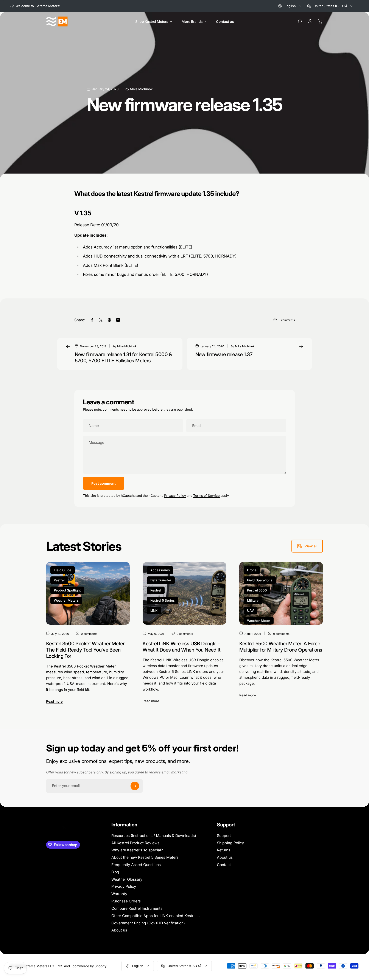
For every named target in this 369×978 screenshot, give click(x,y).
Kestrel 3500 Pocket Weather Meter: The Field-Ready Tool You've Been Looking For (86, 649)
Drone (252, 570)
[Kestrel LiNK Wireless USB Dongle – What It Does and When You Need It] (184, 593)
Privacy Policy (175, 496)
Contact (224, 864)
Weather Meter (258, 620)
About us (119, 930)
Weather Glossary (126, 879)
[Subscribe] (135, 786)
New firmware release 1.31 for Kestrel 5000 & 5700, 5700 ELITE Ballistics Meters (123, 357)
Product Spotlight (67, 590)
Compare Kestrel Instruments (136, 908)
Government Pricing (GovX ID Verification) (148, 923)
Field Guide (62, 570)
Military (253, 600)
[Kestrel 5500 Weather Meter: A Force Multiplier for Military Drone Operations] (281, 593)
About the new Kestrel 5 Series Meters (145, 857)
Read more (54, 701)
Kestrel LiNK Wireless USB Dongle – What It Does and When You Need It (181, 646)
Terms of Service (206, 496)
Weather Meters (66, 600)
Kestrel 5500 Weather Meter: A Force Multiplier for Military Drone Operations (280, 646)
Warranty (119, 893)
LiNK (153, 610)
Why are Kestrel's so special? (137, 850)
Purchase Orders (126, 901)
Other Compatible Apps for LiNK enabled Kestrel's (155, 915)
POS (60, 966)
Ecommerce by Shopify (88, 966)
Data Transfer (160, 580)
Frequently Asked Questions (136, 864)
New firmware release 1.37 (223, 354)
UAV (250, 610)
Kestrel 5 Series (162, 600)
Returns (223, 850)
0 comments (287, 320)
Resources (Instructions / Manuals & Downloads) (153, 835)
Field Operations (259, 580)
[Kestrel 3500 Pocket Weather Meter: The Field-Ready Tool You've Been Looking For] (88, 593)
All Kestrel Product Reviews (135, 843)
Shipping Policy (230, 843)
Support (224, 835)
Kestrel (59, 580)
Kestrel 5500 (257, 590)
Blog (115, 872)
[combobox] (290, 6)
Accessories (160, 570)
